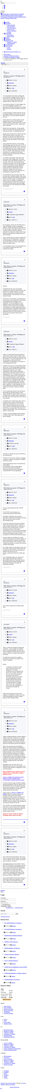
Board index (7, 54)
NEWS (7, 37)
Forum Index (5, 14)
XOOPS (7, 23)
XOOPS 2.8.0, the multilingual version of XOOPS (16, 967)
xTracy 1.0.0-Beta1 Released (11, 960)
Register (9, 49)
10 (24, 830)
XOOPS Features (11, 28)
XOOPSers (7, 1012)
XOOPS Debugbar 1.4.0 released (12, 979)
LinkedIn (6, 1072)
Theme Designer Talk (10, 18)
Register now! (9, 907)
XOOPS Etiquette (8, 1013)
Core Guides (7, 1022)
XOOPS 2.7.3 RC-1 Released (11, 941)
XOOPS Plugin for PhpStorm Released (13, 935)
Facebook (6, 1070)
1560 (13, 217)
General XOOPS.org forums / (11, 55)
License (9, 32)
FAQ (5, 1021)
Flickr (5, 1073)
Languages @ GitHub (9, 1034)
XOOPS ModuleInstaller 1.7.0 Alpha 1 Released (15, 973)
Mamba (14, 926)
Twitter (5, 1077)
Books (5, 1019)
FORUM (7, 33)
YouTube (6, 1075)
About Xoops (7, 1006)
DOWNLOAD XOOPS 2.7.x (13, 51)
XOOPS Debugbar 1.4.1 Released (12, 948)
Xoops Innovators (8, 1010)
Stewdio (10, 212)
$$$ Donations (7, 1056)
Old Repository (11, 43)
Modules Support (9, 15)
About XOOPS (11, 25)
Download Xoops (8, 1030)
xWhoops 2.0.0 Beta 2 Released (12, 954)
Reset (9, 906)
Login (8, 47)
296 (13, 639)
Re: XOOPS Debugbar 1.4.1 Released (13, 923)
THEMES (8, 39)
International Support (13, 17)
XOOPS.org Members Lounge (12, 57)
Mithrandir (11, 440)
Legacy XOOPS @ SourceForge (12, 1048)
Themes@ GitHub (8, 1032)
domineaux (11, 83)
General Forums (14, 14)
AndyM (10, 634)
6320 (13, 446)
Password (3, 901)
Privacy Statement (11, 30)
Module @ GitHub (12, 42)
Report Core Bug (8, 1064)
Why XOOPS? (11, 26)
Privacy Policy (12, 1083)
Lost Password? (19, 907)
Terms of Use (4, 1083)
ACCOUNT (8, 46)
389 (13, 88)
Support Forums (8, 1035)
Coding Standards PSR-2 (10, 1050)
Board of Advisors (8, 1009)
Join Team (6, 1057)
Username (3, 898)
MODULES (8, 40)
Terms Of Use (10, 29)
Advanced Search (5, 916)
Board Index (10, 35)
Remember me (6, 904)
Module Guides (8, 1023)
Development (4, 17)
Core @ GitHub (8, 1043)
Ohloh (5, 1076)
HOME (7, 22)
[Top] (24, 191)
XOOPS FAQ (9, 45)
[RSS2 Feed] (10, 1084)
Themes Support (18, 15)
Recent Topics (10, 36)
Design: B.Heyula (14, 1087)
